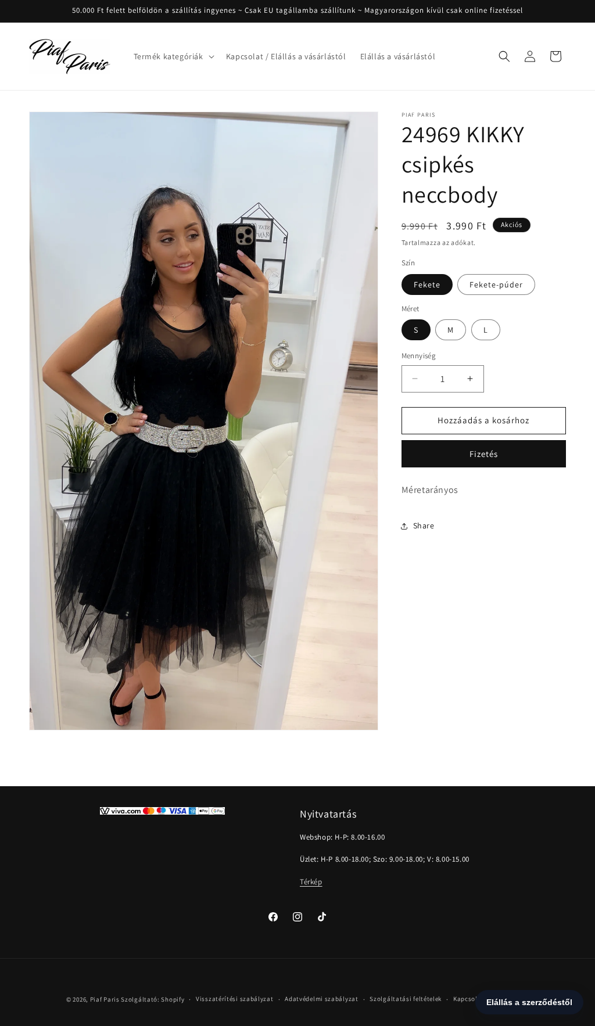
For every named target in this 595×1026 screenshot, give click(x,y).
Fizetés (483, 453)
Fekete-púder (496, 284)
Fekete (427, 284)
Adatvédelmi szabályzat (321, 999)
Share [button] (424, 525)
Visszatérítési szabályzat (235, 999)
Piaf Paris (105, 999)
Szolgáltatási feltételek (406, 999)
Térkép (311, 882)
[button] (173, 56)
